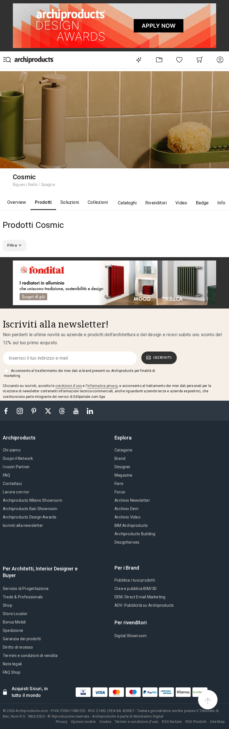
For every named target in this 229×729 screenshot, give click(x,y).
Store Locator (15, 613)
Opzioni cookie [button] (83, 721)
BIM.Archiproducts (131, 525)
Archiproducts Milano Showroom (32, 500)
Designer (123, 467)
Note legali (12, 664)
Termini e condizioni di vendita (30, 655)
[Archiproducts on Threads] (63, 410)
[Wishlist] (179, 59)
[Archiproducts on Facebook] (8, 410)
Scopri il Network (18, 458)
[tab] (21, 438)
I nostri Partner (16, 467)
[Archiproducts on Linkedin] (90, 410)
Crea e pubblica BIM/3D (136, 588)
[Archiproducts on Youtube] (77, 410)
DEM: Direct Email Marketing (140, 597)
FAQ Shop (12, 672)
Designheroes (127, 542)
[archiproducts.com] (34, 59)
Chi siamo (12, 450)
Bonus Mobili (14, 622)
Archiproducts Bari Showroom (30, 508)
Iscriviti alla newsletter (23, 525)
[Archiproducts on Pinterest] (34, 410)
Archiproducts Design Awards (29, 517)
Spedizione (13, 630)
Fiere (119, 483)
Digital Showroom (131, 636)
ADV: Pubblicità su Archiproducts (144, 605)
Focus (120, 492)
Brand (120, 458)
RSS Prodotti (195, 722)
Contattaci (12, 483)
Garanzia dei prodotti (22, 639)
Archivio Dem (127, 508)
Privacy (61, 722)
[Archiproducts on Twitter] (49, 410)
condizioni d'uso (68, 386)
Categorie (123, 450)
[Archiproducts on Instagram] (20, 410)
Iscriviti (162, 357)
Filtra (12, 245)
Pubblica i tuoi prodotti (135, 580)
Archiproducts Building (135, 534)
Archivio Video (127, 517)
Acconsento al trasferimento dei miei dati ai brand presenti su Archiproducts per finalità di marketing (79, 373)
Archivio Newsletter (132, 500)
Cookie (105, 722)
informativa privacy (102, 386)
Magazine (124, 475)
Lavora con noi (16, 492)
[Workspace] (159, 59)
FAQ (6, 475)
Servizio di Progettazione (26, 588)
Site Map (217, 722)
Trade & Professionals (23, 597)
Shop (7, 605)
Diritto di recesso (18, 647)
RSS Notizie (172, 722)
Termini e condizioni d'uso (136, 722)
